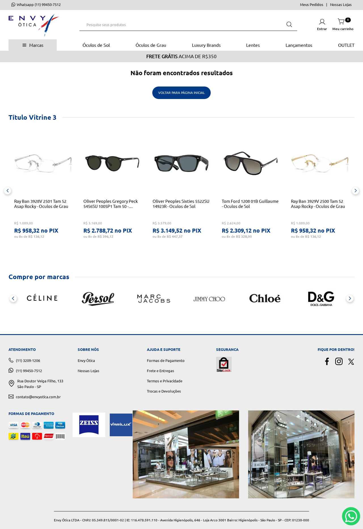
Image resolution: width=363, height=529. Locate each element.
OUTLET (346, 45)
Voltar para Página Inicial (181, 92)
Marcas (36, 45)
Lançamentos (299, 45)
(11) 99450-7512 (29, 371)
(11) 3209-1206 (28, 360)
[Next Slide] (355, 190)
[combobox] (188, 24)
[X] (350, 362)
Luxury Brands (206, 45)
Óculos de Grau (151, 45)
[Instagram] (339, 362)
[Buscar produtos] (289, 24)
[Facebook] (327, 362)
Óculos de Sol (96, 45)
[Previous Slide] (7, 190)
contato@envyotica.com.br (38, 397)
